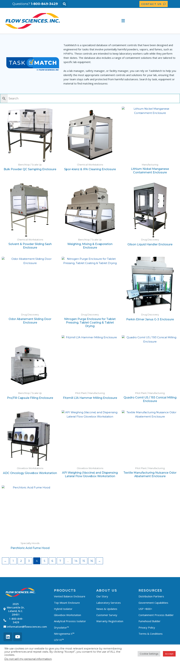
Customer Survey (106, 615)
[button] (64, 4)
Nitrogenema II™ (64, 633)
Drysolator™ (61, 627)
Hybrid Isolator (63, 609)
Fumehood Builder (149, 621)
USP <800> (145, 609)
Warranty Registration (109, 621)
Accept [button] (169, 653)
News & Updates (106, 609)
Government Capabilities (153, 602)
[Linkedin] (8, 636)
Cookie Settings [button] (149, 653)
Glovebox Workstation (67, 615)
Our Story (102, 596)
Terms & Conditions (151, 633)
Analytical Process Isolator (70, 621)
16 (91, 561)
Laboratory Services (108, 602)
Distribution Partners (151, 596)
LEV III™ (59, 640)
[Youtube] (17, 636)
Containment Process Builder (156, 615)
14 (76, 561)
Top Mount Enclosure (67, 602)
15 (83, 561)
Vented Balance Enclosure (69, 596)
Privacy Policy (147, 627)
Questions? (35, 4)
